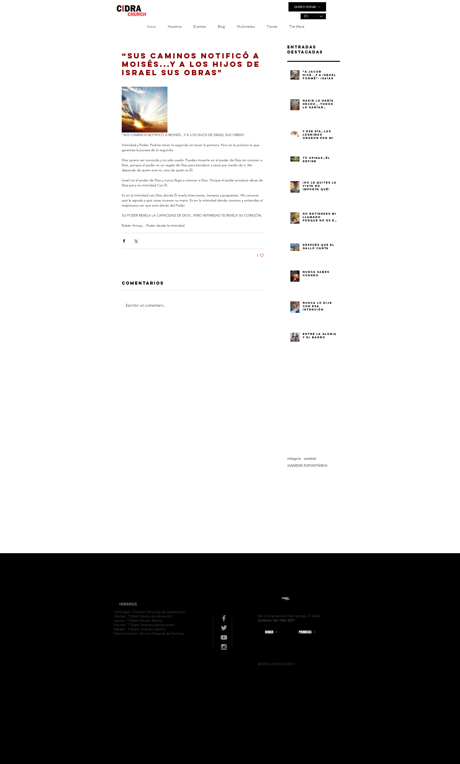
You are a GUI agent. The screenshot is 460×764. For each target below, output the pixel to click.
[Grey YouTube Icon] (224, 637)
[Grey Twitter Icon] (224, 628)
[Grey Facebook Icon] (224, 618)
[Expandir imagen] (144, 109)
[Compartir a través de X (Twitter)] (135, 241)
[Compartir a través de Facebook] (124, 241)
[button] (174, 27)
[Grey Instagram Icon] (224, 647)
